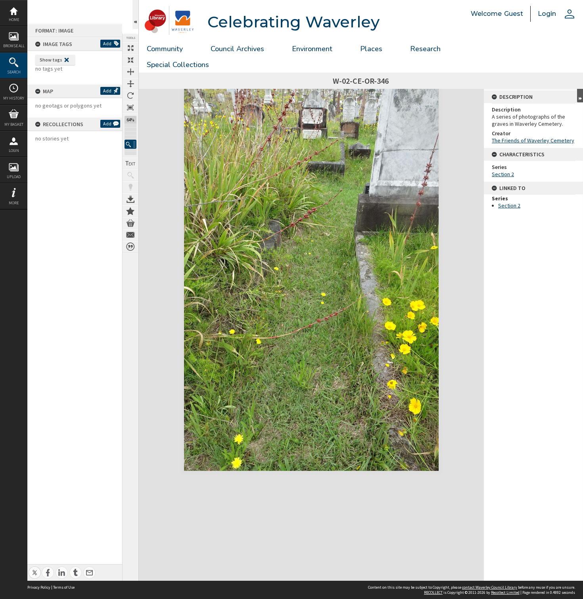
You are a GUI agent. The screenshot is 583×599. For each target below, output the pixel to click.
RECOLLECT (433, 592)
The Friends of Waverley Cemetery (533, 140)
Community (165, 49)
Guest (513, 13)
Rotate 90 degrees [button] (130, 96)
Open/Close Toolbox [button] (135, 14)
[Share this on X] (35, 568)
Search (14, 72)
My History (13, 98)
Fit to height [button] (130, 84)
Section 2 (503, 174)
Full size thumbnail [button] (130, 48)
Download (130, 199)
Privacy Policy (38, 587)
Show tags (51, 60)
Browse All (14, 45)
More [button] (14, 202)
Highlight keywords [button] (130, 187)
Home (14, 19)
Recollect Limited (505, 592)
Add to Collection (130, 211)
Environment (312, 49)
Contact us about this (130, 235)
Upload (14, 176)
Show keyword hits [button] (130, 175)
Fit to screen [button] (130, 60)
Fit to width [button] (130, 72)
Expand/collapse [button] (580, 95)
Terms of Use (64, 587)
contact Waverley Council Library (489, 587)
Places (371, 49)
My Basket (13, 124)
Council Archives (237, 49)
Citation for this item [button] (130, 247)
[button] (130, 144)
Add (107, 43)
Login (14, 150)
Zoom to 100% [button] (130, 107)
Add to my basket (130, 223)
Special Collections (178, 65)
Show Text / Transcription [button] (130, 163)
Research (425, 49)
